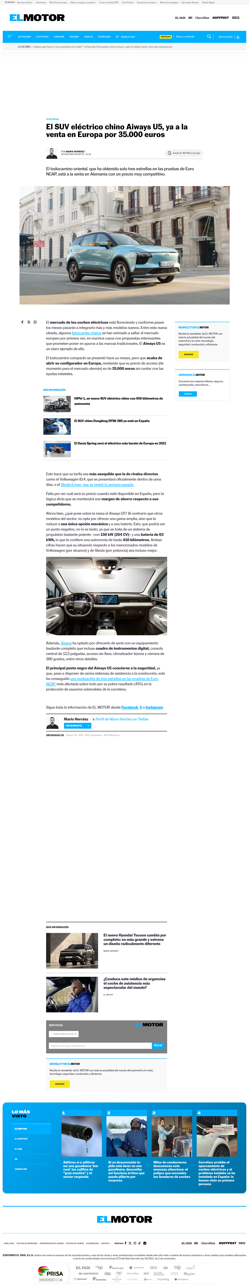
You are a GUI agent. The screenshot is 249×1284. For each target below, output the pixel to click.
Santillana (117, 1268)
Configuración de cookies (52, 1244)
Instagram (154, 707)
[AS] (190, 18)
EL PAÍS (18, 1149)
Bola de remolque (169, 2)
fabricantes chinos (86, 333)
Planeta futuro (173, 1273)
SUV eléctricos (112, 735)
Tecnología (104, 37)
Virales (88, 37)
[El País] (180, 18)
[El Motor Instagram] (135, 1243)
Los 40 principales (100, 1268)
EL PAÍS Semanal (159, 1273)
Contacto (105, 1244)
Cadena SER (152, 1268)
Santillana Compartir (137, 1268)
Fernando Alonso (190, 2)
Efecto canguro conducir (83, 2)
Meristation (181, 1279)
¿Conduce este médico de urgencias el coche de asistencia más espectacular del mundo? (135, 983)
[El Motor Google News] (145, 1243)
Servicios (166, 37)
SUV (81, 735)
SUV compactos (93, 735)
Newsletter (128, 37)
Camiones (41, 2)
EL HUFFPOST (21, 1139)
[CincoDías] (202, 18)
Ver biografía (74, 725)
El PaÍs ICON (132, 1279)
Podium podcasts (116, 1279)
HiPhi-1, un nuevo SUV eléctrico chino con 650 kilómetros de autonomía (118, 401)
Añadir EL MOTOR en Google (186, 153)
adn (176, 1268)
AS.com (164, 1268)
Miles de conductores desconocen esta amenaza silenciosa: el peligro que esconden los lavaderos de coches (171, 1169)
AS (16, 1159)
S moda (147, 1279)
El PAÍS (82, 1268)
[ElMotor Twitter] (130, 1243)
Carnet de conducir (147, 2)
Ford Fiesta (128, 2)
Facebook (129, 707)
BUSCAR (188, 394)
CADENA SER (21, 1169)
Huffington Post (87, 1273)
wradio (118, 1273)
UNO (108, 1273)
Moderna (98, 1279)
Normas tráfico (25, 2)
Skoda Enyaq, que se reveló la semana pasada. (97, 484)
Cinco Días (132, 1273)
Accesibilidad (92, 1244)
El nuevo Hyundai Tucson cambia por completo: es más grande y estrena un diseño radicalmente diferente (135, 939)
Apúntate (60, 1084)
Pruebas (74, 37)
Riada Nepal (208, 2)
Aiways (66, 643)
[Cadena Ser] (235, 18)
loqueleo (163, 1279)
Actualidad (24, 37)
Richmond (80, 1279)
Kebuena (186, 1273)
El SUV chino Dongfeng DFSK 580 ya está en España (112, 421)
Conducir (59, 37)
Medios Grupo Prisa (50, 1280)
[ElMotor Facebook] (125, 1243)
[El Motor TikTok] (139, 1243)
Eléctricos (42, 37)
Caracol (189, 1268)
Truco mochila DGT (109, 2)
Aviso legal (9, 1244)
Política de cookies (75, 1244)
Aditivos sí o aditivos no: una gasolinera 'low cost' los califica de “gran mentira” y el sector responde (80, 1169)
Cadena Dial (146, 1273)
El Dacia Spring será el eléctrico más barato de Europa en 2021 (120, 443)
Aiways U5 (71, 735)
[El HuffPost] (220, 18)
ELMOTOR (21, 1128)
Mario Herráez (75, 151)
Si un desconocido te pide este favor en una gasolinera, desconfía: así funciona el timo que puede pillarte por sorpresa (126, 1171)
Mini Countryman (58, 2)
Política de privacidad (27, 1244)
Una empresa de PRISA (50, 1271)
